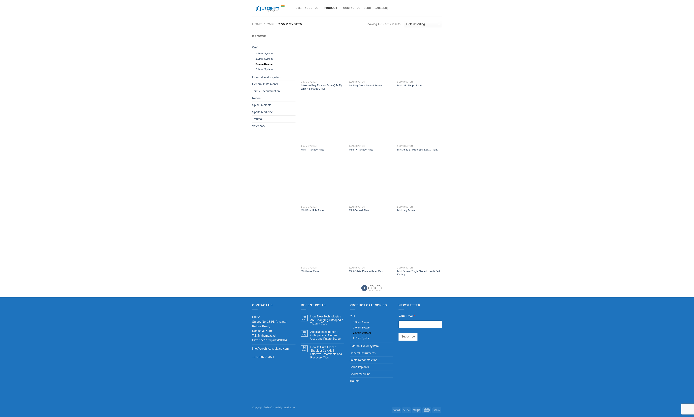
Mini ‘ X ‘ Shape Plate (361, 149)
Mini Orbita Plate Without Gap (366, 271)
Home (297, 8)
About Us (311, 8)
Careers (380, 8)
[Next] (378, 288)
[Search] (391, 8)
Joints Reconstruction (266, 91)
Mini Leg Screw (406, 210)
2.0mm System (264, 58)
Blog (367, 8)
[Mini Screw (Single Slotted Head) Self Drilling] (419, 242)
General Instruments (265, 84)
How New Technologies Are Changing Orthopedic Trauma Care (326, 320)
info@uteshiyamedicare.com (270, 348)
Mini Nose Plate (310, 271)
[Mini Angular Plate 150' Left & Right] (419, 120)
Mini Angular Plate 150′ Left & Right (417, 149)
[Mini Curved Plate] (371, 181)
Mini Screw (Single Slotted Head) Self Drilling (418, 273)
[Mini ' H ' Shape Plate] (419, 56)
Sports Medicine (262, 112)
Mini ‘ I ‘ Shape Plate (312, 149)
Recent (256, 98)
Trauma (257, 119)
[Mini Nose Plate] (323, 242)
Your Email (407, 316)
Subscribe (408, 336)
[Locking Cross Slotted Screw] (371, 56)
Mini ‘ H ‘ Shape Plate (409, 85)
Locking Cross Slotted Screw (365, 85)
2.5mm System (264, 64)
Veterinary (258, 126)
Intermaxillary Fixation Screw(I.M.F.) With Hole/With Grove (321, 87)
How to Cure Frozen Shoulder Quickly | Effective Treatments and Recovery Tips (326, 352)
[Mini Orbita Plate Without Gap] (371, 242)
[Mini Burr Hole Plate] (323, 181)
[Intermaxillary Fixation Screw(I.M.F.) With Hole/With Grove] (323, 56)
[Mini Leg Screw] (419, 181)
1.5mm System (264, 53)
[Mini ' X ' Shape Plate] (371, 120)
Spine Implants (261, 105)
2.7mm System (264, 69)
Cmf (270, 24)
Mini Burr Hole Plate (312, 210)
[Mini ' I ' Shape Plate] (323, 120)
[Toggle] (294, 47)
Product (330, 8)
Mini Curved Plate (359, 210)
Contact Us (351, 8)
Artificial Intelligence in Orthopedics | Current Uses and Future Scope (325, 335)
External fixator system (266, 77)
